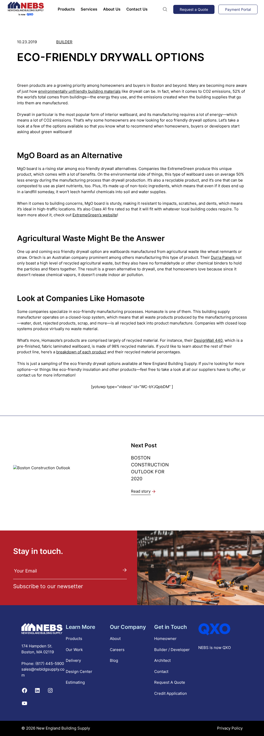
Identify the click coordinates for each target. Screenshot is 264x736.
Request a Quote (194, 9)
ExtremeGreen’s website (94, 214)
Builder (64, 41)
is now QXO (220, 647)
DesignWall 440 (208, 340)
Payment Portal (238, 9)
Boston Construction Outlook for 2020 (150, 468)
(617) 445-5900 (49, 663)
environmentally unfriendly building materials (79, 91)
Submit (125, 570)
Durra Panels (223, 257)
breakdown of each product (81, 351)
